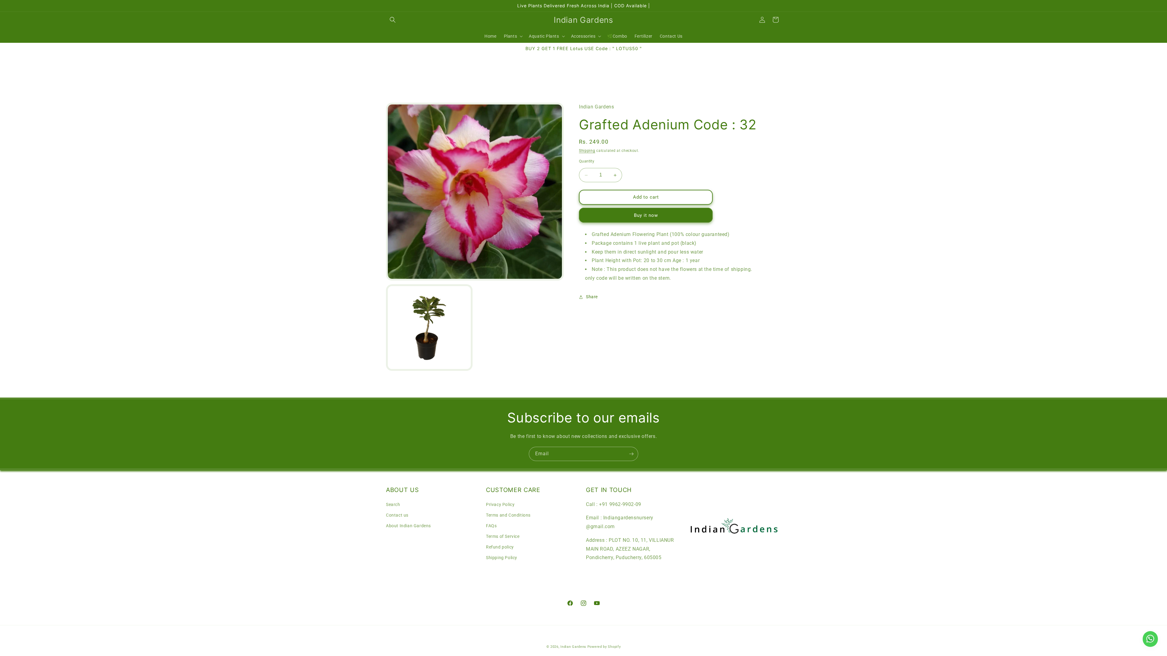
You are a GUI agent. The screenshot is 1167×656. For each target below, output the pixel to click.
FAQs (491, 525)
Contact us (397, 515)
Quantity (586, 161)
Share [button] (592, 296)
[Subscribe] (631, 454)
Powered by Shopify (604, 647)
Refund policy (500, 547)
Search (393, 504)
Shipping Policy (501, 557)
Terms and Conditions (508, 515)
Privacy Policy (500, 504)
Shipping (587, 151)
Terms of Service (503, 536)
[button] (392, 19)
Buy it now (646, 215)
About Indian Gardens (408, 525)
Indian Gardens (573, 647)
